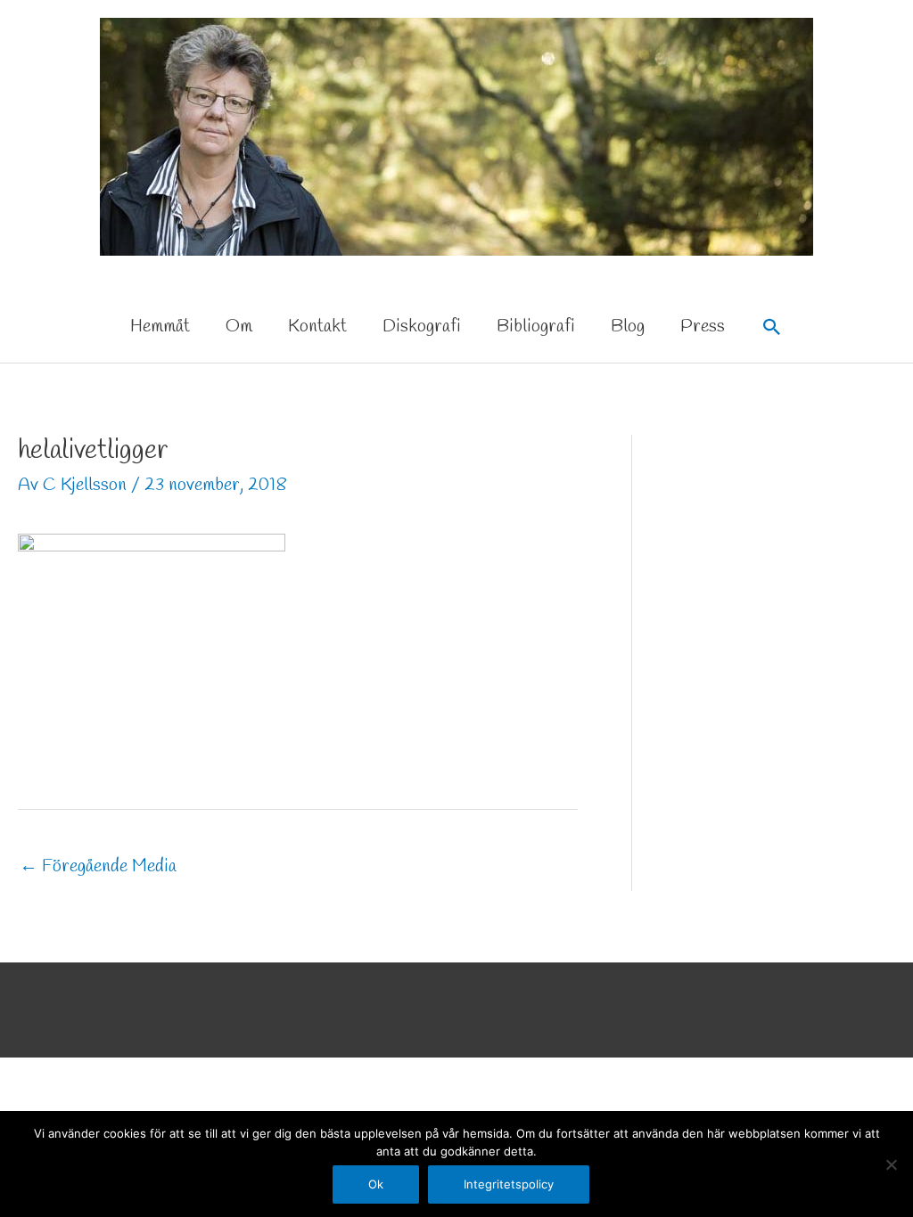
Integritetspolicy (509, 1184)
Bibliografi (536, 326)
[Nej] (891, 1164)
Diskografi (421, 326)
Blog (628, 326)
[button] (772, 327)
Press (702, 326)
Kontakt (317, 326)
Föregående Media (98, 866)
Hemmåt (160, 326)
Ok (375, 1184)
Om (239, 326)
